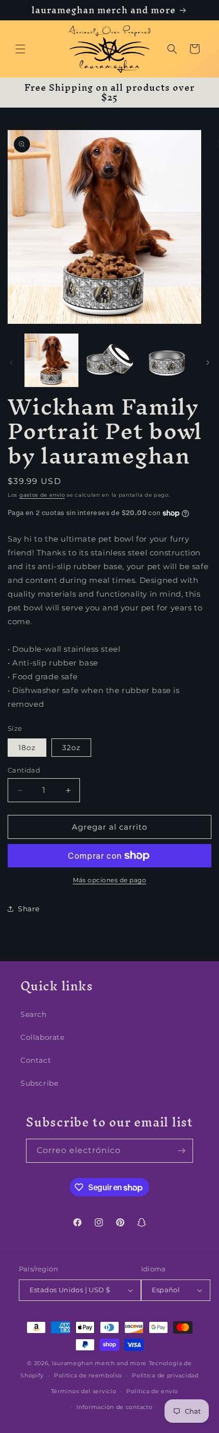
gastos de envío (42, 495)
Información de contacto (114, 1407)
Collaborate (42, 1037)
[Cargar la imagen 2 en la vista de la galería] (109, 360)
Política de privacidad (165, 1375)
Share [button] (29, 908)
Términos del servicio (84, 1391)
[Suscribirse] (181, 1151)
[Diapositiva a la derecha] (208, 362)
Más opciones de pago (109, 880)
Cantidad (24, 770)
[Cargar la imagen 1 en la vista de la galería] (51, 360)
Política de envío (152, 1391)
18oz (27, 747)
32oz (71, 747)
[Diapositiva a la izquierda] (11, 362)
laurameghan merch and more (99, 1363)
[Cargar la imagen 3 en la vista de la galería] (167, 360)
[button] (20, 49)
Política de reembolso (88, 1375)
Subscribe (39, 1083)
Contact (35, 1060)
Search (33, 1014)
